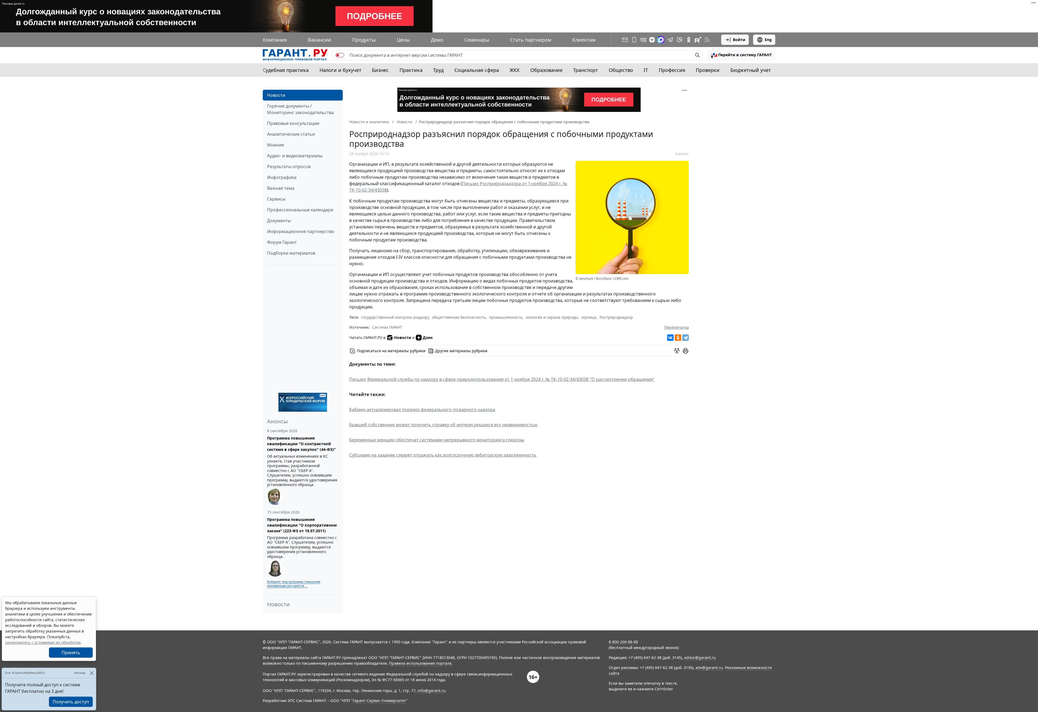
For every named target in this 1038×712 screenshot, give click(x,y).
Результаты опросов (289, 166)
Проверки (708, 70)
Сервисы (276, 199)
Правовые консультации (293, 123)
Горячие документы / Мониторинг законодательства (300, 109)
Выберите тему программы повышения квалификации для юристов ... (293, 584)
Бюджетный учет (750, 70)
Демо (437, 39)
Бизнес (380, 70)
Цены (403, 39)
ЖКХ (515, 70)
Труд (438, 70)
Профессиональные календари (300, 210)
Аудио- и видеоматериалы (294, 156)
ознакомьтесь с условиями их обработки (43, 642)
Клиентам (583, 39)
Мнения (275, 145)
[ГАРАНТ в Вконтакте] (643, 39)
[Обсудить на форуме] (677, 351)
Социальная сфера (476, 70)
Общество (621, 70)
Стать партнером (530, 39)
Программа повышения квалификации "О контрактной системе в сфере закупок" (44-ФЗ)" (301, 443)
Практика (411, 70)
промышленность (506, 317)
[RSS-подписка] (707, 39)
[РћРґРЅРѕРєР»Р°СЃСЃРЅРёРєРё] (678, 337)
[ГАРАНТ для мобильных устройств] (634, 39)
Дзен (427, 337)
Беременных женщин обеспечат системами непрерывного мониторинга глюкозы (436, 440)
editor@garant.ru (700, 657)
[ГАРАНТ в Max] (660, 39)
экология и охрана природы (552, 317)
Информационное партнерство (300, 231)
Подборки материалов (291, 253)
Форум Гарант (282, 242)
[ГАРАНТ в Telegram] (670, 39)
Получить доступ (71, 702)
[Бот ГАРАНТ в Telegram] (679, 39)
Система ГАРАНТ (387, 327)
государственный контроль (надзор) (395, 317)
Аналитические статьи (291, 134)
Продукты (364, 39)
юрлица (588, 317)
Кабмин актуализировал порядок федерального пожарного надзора (422, 409)
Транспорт (585, 70)
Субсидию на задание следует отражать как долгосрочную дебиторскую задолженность (443, 455)
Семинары (476, 39)
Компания (275, 39)
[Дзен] (652, 39)
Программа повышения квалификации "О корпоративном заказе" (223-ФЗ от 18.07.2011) (302, 525)
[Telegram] (685, 337)
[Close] (91, 673)
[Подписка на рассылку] (625, 39)
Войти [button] (739, 39)
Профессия (672, 70)
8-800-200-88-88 (623, 641)
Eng (768, 39)
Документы (279, 221)
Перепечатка (676, 327)
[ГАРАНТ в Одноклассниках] (689, 39)
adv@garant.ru (709, 667)
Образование (546, 70)
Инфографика (282, 177)
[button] (741, 55)
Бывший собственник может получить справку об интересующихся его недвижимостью (443, 425)
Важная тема (280, 188)
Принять (71, 653)
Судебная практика (286, 70)
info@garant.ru (431, 690)
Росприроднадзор (616, 317)
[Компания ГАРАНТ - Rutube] (698, 39)
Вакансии (319, 39)
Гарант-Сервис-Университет (379, 700)
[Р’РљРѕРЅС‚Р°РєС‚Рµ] (670, 337)
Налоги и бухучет (340, 70)
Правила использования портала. (421, 663)
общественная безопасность (459, 317)
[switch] (339, 55)
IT (646, 70)
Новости (276, 95)
